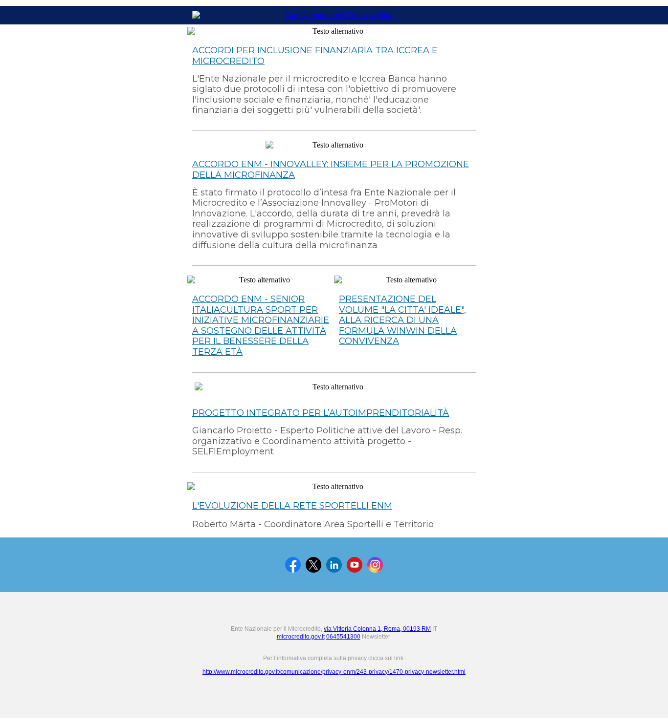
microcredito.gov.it (301, 636)
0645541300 (343, 636)
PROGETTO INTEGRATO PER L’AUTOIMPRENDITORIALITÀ (320, 412)
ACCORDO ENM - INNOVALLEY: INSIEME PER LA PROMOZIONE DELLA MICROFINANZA (330, 169)
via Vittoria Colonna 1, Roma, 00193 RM (377, 628)
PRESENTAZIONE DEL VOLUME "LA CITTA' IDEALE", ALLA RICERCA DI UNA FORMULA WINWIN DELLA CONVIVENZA (402, 320)
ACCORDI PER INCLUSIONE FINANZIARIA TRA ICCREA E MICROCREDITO (315, 55)
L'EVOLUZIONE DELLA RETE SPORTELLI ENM (292, 505)
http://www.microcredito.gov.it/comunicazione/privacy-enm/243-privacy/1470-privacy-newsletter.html (334, 671)
